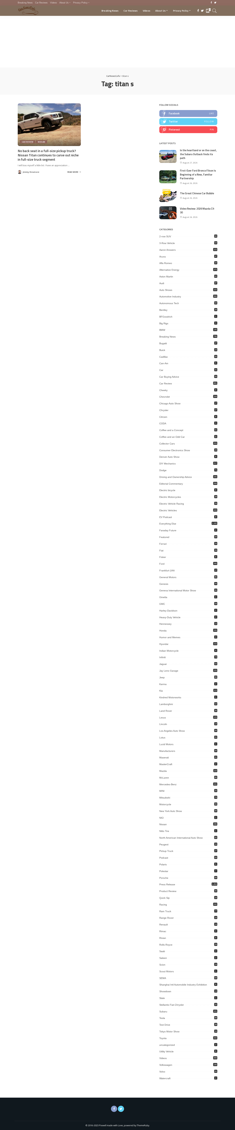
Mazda (163, 771)
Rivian (162, 938)
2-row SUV (165, 236)
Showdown (165, 991)
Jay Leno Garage (168, 670)
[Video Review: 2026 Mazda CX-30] (168, 212)
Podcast (163, 857)
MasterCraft (165, 764)
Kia (161, 690)
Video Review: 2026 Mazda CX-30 (197, 211)
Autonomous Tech (169, 303)
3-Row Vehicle (167, 243)
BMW (162, 330)
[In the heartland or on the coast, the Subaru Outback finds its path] (168, 156)
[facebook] (188, 113)
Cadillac (163, 356)
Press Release (167, 884)
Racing (163, 904)
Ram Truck (165, 911)
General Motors (167, 577)
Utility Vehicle (166, 1051)
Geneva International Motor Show (177, 590)
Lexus (162, 717)
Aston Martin (166, 276)
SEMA (162, 978)
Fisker (162, 557)
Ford (161, 563)
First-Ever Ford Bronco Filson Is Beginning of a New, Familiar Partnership (198, 174)
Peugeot (163, 844)
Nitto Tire (164, 831)
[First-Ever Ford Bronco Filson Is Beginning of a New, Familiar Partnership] (168, 176)
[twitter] (188, 121)
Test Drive (164, 1024)
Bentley (163, 310)
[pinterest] (188, 129)
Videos (163, 1058)
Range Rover (166, 917)
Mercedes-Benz (168, 784)
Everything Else (167, 523)
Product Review (167, 891)
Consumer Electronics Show (174, 450)
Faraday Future (167, 530)
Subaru (163, 1011)
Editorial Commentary (171, 483)
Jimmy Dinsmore (31, 172)
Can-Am (163, 363)
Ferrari (163, 543)
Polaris (163, 864)
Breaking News (167, 336)
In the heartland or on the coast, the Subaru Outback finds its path (198, 154)
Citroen (163, 417)
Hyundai (163, 644)
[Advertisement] (117, 42)
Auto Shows (165, 290)
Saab (162, 951)
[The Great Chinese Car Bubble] (168, 195)
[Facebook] (211, 3)
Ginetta (163, 597)
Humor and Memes (169, 637)
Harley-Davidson (168, 610)
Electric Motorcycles (170, 497)
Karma (163, 684)
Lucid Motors (166, 744)
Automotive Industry (170, 296)
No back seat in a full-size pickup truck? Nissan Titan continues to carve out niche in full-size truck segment (48, 155)
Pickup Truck (166, 851)
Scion (162, 964)
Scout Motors (166, 971)
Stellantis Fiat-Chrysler (171, 1004)
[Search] (214, 11)
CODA (162, 423)
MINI (161, 791)
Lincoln (163, 724)
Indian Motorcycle (169, 650)
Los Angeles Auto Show (172, 730)
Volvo (162, 1071)
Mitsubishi (164, 797)
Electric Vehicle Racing (171, 503)
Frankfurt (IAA (167, 570)
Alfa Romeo (165, 263)
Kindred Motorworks (170, 697)
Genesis (163, 584)
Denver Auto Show (169, 456)
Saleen (163, 958)
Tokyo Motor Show (169, 1031)
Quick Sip (164, 897)
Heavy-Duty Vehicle (169, 617)
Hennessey (165, 624)
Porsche (163, 878)
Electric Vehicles (168, 510)
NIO (161, 817)
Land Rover (165, 710)
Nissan (41, 142)
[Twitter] (215, 3)
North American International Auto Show (181, 837)
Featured (164, 537)
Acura (162, 256)
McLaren (164, 777)
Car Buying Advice (169, 376)
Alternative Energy (169, 269)
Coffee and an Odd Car (172, 437)
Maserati (164, 757)
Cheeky (163, 390)
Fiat (161, 550)
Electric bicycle (167, 490)
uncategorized (167, 1045)
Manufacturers (167, 751)
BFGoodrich (165, 316)
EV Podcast (165, 517)
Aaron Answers (167, 249)
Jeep (162, 677)
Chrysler (163, 410)
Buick (162, 350)
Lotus (162, 737)
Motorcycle (165, 804)
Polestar (163, 871)
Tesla (162, 1018)
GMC (162, 604)
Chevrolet (164, 396)
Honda (163, 630)
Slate (162, 998)
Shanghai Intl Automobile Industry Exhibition (183, 984)
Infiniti (162, 657)
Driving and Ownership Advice (175, 477)
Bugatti (163, 343)
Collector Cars (167, 443)
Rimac (162, 931)
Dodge (163, 470)
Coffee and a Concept (171, 430)
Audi (161, 283)
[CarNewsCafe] (28, 11)
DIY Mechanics (167, 463)
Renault (163, 924)
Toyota (163, 1038)
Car (161, 370)
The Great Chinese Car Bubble (197, 193)
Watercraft (164, 1078)
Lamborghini (166, 704)
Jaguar (163, 664)
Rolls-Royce (165, 944)
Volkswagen (165, 1065)
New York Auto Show (170, 811)
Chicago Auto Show (169, 403)
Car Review (27, 142)
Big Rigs (163, 323)
